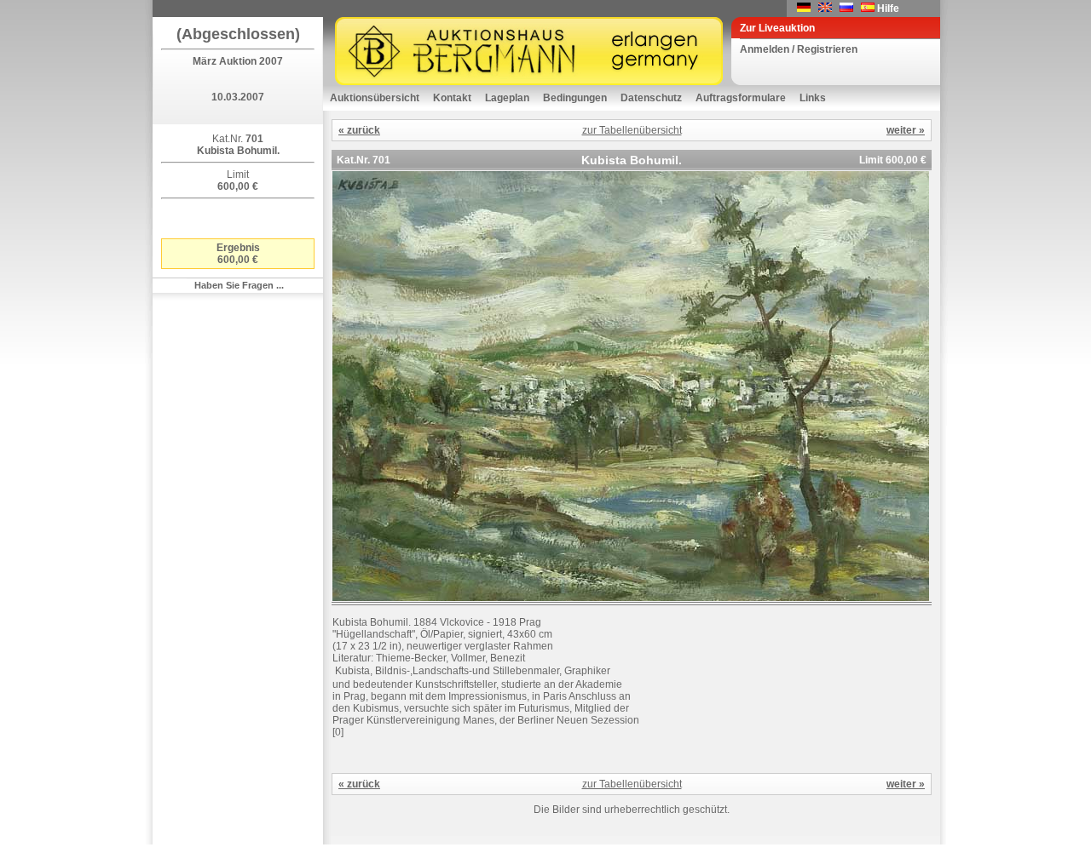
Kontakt (452, 98)
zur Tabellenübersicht (632, 130)
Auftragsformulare (741, 98)
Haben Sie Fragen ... (239, 285)
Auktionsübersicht (374, 98)
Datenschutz (651, 98)
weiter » (905, 130)
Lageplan (507, 98)
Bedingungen (575, 98)
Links (812, 98)
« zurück (359, 130)
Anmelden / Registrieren (798, 49)
